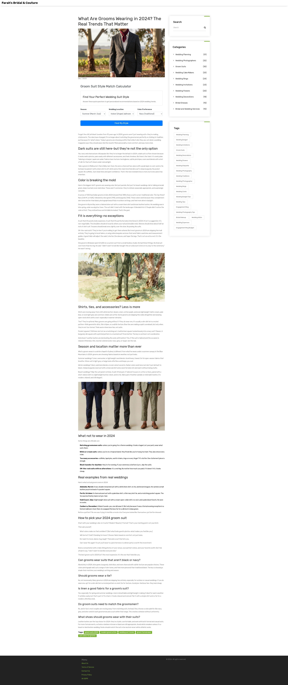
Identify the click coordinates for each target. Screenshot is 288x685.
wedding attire (197, 217)
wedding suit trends (126, 632)
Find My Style (121, 123)
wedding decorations (183, 155)
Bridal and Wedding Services (191, 109)
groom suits (180, 150)
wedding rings (181, 186)
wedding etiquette (182, 166)
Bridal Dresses (191, 103)
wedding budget (182, 140)
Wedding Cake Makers (191, 73)
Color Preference (144, 109)
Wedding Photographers (191, 61)
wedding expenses (182, 222)
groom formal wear (144, 632)
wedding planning (182, 135)
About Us (85, 663)
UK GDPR (85, 679)
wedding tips (180, 202)
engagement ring (182, 207)
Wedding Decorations (191, 97)
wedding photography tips (185, 212)
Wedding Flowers (191, 91)
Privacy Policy (87, 675)
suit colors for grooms (87, 636)
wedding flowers (182, 160)
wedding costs (181, 191)
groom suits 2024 (91, 632)
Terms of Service (88, 667)
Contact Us (86, 671)
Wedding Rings (191, 79)
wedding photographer (184, 181)
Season (83, 109)
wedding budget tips (183, 197)
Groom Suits (191, 67)
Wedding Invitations (191, 85)
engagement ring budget (185, 228)
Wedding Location (116, 109)
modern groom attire (108, 632)
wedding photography (184, 171)
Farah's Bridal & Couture (20, 3)
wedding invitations (183, 145)
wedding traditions (182, 176)
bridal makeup (181, 217)
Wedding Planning (191, 54)
